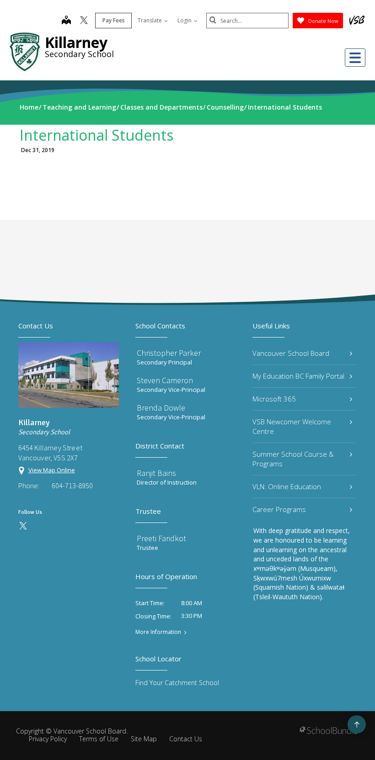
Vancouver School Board (290, 353)
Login (185, 20)
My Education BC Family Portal (298, 375)
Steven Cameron (165, 380)
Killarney (76, 42)
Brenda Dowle (161, 407)
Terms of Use (98, 738)
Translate (150, 20)
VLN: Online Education (286, 486)
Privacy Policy (48, 738)
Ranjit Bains (156, 473)
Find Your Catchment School (177, 682)
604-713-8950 (72, 485)
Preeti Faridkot (161, 538)
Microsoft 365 (274, 398)
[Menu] (355, 57)
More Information (158, 632)
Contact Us (185, 738)
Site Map (144, 738)
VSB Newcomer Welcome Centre (291, 426)
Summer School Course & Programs (293, 458)
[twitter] (84, 21)
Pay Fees (113, 20)
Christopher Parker (169, 353)
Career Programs (279, 509)
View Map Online (51, 470)
